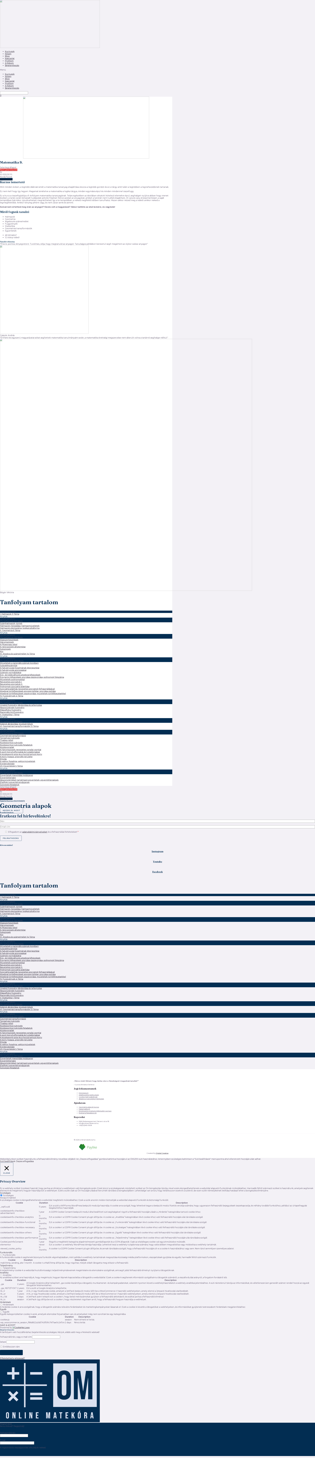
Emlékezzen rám (11, 1347)
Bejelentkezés (12, 65)
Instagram (157, 851)
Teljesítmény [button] (6, 1265)
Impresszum (83, 1093)
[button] (157, 70)
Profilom (9, 61)
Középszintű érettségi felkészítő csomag (95, 1111)
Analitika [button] (4, 1273)
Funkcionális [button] (6, 1252)
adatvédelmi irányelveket (34, 832)
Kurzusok (10, 51)
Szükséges (8, 1195)
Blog (7, 56)
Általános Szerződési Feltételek (91, 1099)
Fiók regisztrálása (8, 1428)
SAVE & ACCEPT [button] (8, 1325)
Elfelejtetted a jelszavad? (12, 1358)
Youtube (157, 861)
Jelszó (3, 1342)
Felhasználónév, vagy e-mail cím (16, 1337)
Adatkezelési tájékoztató (89, 1095)
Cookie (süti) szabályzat (88, 1097)
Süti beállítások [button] (7, 1161)
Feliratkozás (11, 838)
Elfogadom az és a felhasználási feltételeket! (43, 832)
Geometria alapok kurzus (89, 1107)
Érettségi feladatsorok (88, 1113)
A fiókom (9, 63)
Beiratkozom (6, 179)
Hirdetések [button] (5, 1302)
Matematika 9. (84, 1109)
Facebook (157, 871)
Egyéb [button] (3, 1309)
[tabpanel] (86, 476)
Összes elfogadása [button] (25, 1161)
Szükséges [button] (5, 1193)
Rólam (8, 54)
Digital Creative (162, 1153)
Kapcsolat (10, 58)
